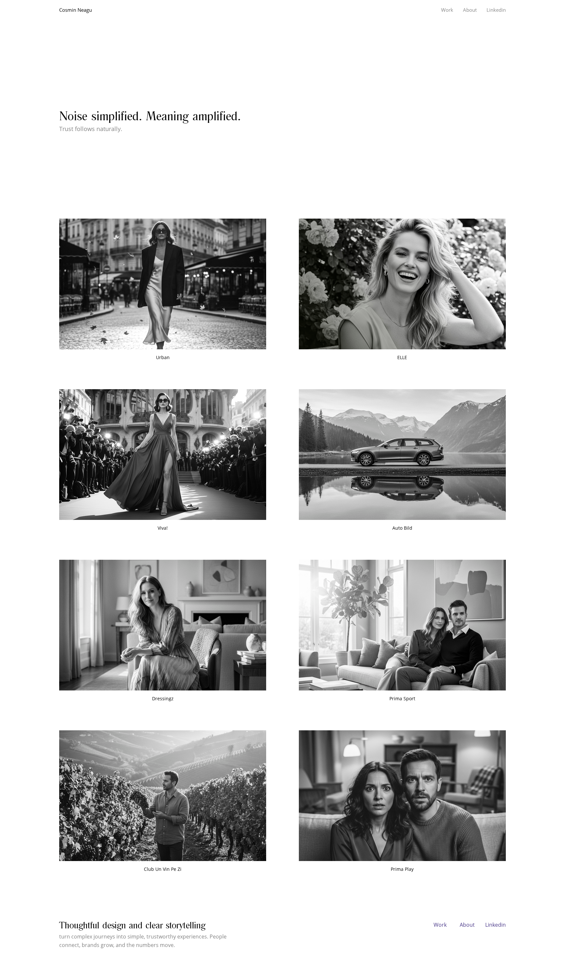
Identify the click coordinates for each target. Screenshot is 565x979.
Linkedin (495, 924)
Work (440, 924)
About (467, 924)
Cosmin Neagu (75, 10)
